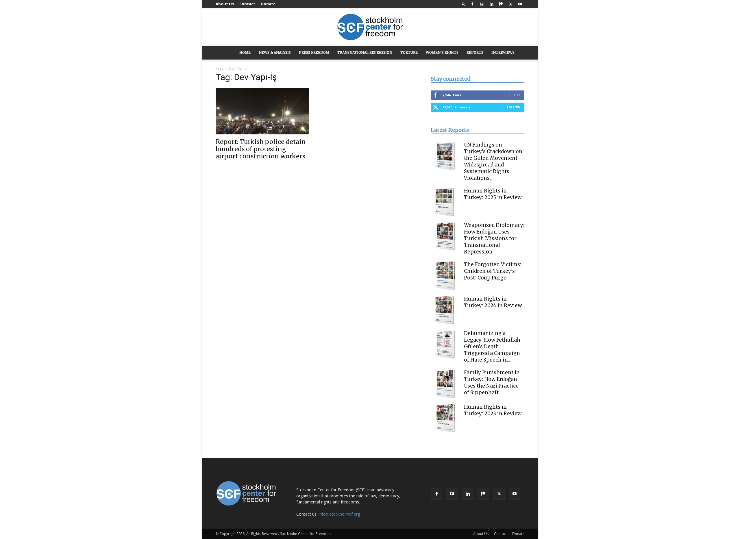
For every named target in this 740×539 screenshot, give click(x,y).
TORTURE (409, 52)
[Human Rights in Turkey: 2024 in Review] (445, 310)
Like (517, 95)
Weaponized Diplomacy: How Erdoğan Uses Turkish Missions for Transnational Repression (494, 238)
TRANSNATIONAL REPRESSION (364, 52)
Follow (513, 107)
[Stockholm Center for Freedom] (370, 27)
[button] (463, 4)
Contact (247, 3)
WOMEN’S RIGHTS (442, 52)
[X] (510, 4)
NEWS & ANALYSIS (275, 52)
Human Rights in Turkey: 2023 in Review (492, 410)
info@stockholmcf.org (339, 514)
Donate (268, 3)
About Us (225, 3)
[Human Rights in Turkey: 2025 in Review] (445, 202)
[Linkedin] (491, 4)
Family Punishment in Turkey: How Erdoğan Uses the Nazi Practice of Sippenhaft (492, 382)
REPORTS (475, 52)
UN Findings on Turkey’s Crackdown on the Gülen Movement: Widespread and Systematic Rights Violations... (493, 161)
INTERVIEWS (503, 52)
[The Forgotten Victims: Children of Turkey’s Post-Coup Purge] (445, 275)
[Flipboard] (482, 4)
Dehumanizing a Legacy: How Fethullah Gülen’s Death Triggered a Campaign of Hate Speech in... (492, 346)
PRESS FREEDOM (314, 52)
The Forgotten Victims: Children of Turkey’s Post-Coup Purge (492, 271)
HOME (245, 52)
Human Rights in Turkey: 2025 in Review (492, 194)
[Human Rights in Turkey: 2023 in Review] (445, 418)
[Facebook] (472, 4)
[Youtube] (520, 4)
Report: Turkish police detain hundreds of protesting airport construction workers (261, 149)
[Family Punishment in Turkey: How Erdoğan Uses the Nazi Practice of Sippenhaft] (445, 383)
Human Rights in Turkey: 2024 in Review (493, 302)
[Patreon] (501, 4)
